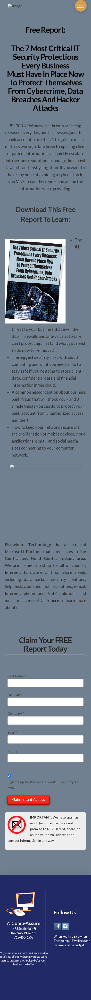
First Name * (17, 676)
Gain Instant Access (28, 799)
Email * (13, 732)
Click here (50, 600)
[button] (81, 6)
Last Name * (17, 694)
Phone (12, 751)
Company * (16, 713)
